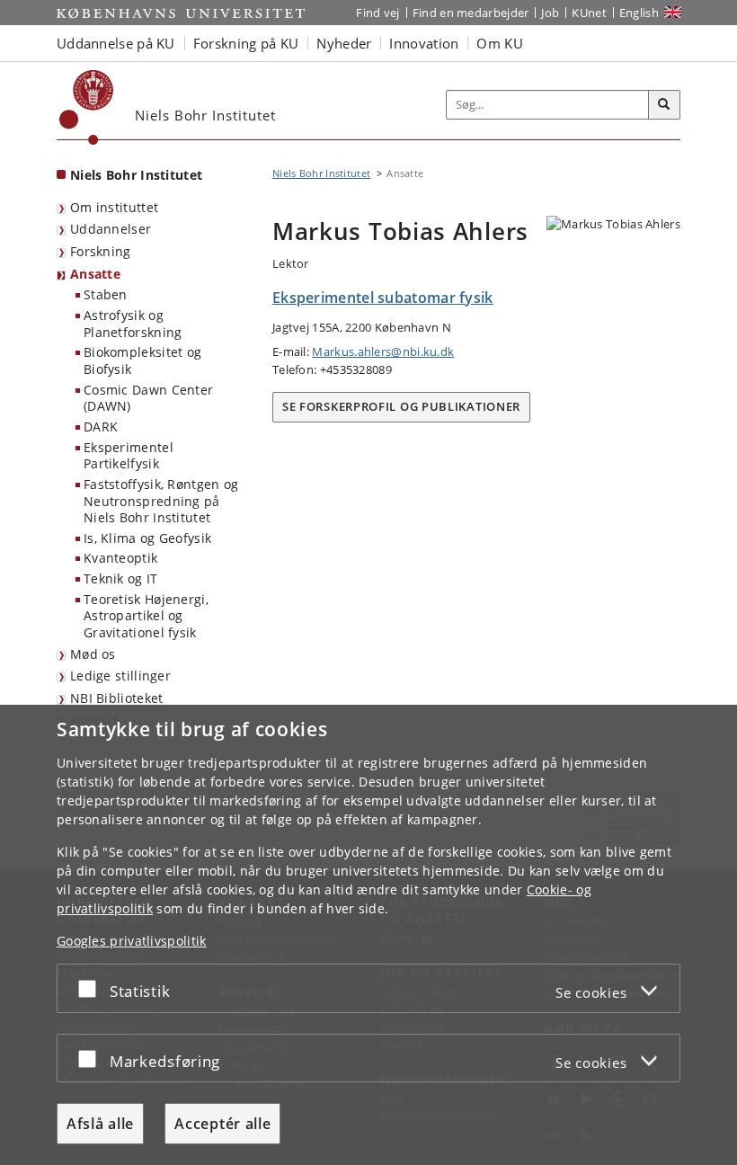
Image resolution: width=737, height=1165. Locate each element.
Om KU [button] (499, 43)
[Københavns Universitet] (86, 107)
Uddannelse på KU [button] (116, 43)
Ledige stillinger (120, 675)
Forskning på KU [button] (246, 43)
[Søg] (664, 105)
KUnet (589, 12)
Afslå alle (100, 1124)
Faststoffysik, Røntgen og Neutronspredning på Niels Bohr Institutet (161, 501)
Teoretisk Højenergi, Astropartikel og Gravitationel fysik (146, 616)
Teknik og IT (121, 578)
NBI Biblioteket (117, 698)
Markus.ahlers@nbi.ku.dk (383, 351)
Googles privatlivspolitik (132, 940)
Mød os (93, 654)
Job (550, 12)
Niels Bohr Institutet (136, 174)
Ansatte (95, 273)
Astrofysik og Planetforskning (133, 324)
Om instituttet (114, 207)
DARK (101, 426)
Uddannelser (110, 228)
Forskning (100, 251)
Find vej (377, 12)
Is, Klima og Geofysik (147, 538)
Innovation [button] (423, 43)
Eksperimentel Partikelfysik (128, 456)
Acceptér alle (222, 1124)
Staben (106, 294)
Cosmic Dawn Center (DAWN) (148, 398)
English (639, 12)
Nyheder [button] (343, 43)
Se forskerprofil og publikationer (401, 406)
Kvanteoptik (120, 557)
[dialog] (368, 935)
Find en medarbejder (471, 12)
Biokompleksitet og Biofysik (142, 360)
